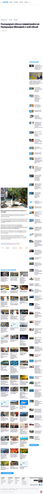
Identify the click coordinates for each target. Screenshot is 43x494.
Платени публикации (14, 489)
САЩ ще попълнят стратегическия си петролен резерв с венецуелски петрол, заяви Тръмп (38, 417)
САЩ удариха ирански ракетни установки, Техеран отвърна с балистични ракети (38, 141)
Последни (2, 479)
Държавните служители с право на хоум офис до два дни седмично (4, 419)
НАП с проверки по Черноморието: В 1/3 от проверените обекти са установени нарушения (23, 444)
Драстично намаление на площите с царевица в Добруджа (5, 468)
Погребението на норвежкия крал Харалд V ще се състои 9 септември (38, 323)
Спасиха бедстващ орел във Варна (14, 393)
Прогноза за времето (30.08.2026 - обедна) (5, 406)
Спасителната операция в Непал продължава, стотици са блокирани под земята (38, 195)
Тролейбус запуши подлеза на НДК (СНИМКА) (23, 353)
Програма (16, 2)
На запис (21, 2)
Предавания (17, 480)
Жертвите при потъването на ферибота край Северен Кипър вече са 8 (38, 221)
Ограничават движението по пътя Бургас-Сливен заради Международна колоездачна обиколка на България (24, 395)
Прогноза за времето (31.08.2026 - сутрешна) (14, 328)
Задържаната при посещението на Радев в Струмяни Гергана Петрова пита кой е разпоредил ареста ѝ (4, 304)
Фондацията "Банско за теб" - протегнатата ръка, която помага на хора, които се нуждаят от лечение (24, 431)
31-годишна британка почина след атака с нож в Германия (38, 291)
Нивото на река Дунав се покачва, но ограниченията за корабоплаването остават (24, 419)
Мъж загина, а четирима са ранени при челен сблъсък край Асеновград (4, 443)
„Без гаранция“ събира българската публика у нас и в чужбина (14, 443)
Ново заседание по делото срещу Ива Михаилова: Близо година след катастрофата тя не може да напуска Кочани (38, 243)
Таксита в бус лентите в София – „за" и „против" (4, 291)
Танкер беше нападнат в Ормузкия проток (38, 284)
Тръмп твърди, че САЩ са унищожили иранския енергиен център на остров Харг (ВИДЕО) (38, 252)
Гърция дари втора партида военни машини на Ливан (38, 432)
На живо (26, 2)
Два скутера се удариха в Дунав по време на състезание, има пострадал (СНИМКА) (14, 382)
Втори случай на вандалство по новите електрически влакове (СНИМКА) (4, 368)
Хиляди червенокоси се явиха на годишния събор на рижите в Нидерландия (38, 213)
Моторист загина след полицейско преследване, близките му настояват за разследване (23, 317)
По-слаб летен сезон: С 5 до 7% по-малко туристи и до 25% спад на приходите (14, 279)
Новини (11, 2)
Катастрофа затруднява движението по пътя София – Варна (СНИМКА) (14, 407)
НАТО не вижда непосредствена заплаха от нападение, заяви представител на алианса (38, 315)
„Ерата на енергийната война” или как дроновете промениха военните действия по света (38, 272)
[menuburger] (1, 2)
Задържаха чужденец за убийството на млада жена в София (14, 291)
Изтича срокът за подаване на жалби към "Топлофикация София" (4, 342)
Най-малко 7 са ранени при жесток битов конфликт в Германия (38, 264)
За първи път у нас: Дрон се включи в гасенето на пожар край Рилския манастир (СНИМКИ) (4, 382)
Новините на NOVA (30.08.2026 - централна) (38, 377)
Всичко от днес (3, 480)
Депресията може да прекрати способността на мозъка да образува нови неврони (38, 298)
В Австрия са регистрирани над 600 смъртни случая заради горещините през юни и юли (38, 348)
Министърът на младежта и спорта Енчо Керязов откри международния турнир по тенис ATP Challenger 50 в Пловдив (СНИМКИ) (38, 369)
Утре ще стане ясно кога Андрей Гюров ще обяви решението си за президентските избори (5, 355)
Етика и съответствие (8, 489)
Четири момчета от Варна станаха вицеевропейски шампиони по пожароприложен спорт (4, 456)
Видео (2, 483)
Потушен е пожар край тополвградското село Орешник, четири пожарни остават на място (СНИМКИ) (14, 355)
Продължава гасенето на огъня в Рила (23, 302)
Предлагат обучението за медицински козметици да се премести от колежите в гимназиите (23, 280)
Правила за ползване (3, 489)
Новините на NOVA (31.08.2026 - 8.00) (38, 153)
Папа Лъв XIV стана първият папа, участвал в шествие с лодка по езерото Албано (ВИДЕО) (5, 394)
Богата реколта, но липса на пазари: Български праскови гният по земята (14, 455)
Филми (16, 483)
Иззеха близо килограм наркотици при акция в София (24, 367)
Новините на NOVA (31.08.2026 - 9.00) (38, 111)
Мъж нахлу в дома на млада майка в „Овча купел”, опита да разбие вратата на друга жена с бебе (4, 317)
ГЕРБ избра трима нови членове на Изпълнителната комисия (23, 407)
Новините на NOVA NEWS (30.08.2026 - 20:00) (38, 361)
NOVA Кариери (24, 482)
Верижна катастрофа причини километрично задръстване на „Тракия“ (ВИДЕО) (23, 342)
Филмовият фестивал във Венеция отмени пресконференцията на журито (38, 425)
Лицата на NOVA (10, 480)
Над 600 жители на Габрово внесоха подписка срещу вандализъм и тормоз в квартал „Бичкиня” (4, 330)
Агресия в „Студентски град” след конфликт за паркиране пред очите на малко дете (14, 317)
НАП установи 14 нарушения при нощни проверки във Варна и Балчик (5, 430)
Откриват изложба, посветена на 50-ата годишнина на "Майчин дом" (24, 329)
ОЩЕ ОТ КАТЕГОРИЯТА (7, 473)
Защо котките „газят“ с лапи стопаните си (37, 279)
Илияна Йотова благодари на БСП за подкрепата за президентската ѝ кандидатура (4, 279)
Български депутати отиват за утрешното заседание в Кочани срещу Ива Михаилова (38, 403)
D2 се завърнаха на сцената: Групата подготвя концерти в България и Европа (14, 430)
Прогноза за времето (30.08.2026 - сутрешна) (24, 467)
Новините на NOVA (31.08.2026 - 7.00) (38, 207)
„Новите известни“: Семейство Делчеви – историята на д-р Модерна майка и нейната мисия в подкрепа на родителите (35, 82)
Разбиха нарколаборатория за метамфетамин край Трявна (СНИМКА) (14, 419)
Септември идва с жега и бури (13, 341)
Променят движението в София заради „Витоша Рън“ (14, 467)
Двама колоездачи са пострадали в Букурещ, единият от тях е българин (38, 410)
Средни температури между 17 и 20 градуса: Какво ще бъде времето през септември (24, 382)
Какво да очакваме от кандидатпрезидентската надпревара (14, 303)
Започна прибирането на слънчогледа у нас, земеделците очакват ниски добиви (23, 456)
